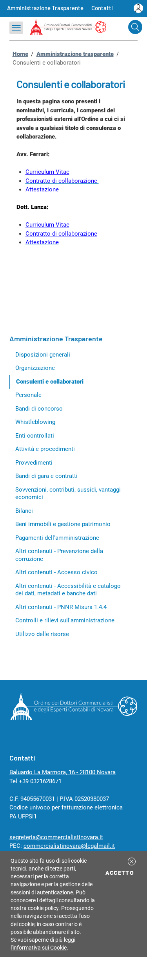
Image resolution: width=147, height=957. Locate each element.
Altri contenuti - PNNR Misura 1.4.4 (61, 607)
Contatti (102, 7)
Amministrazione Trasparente (45, 7)
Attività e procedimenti (45, 448)
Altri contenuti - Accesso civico (56, 572)
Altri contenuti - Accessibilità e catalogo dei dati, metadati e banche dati (68, 589)
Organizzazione (35, 367)
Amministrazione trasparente (75, 54)
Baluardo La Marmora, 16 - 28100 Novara (62, 772)
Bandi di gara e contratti (46, 475)
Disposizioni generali (42, 354)
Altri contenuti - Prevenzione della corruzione (59, 555)
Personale (28, 394)
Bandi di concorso (39, 408)
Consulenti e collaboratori (49, 381)
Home (20, 54)
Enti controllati (34, 435)
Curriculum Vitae (47, 171)
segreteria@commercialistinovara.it (56, 837)
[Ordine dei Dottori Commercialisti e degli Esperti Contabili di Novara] (73, 717)
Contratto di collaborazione (61, 233)
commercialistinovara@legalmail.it (69, 845)
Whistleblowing (35, 421)
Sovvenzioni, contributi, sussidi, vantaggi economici (68, 493)
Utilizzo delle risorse (42, 634)
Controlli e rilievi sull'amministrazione (64, 620)
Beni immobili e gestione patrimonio (63, 524)
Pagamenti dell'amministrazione (57, 537)
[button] (131, 861)
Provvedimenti (34, 462)
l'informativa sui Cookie (39, 947)
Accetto (120, 872)
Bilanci (24, 510)
